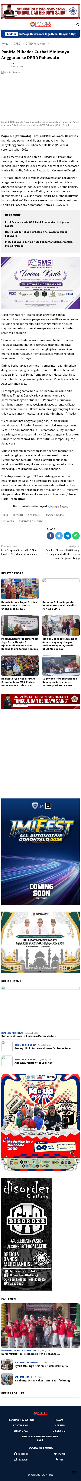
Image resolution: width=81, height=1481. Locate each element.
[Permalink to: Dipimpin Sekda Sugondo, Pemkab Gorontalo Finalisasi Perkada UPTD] (61, 588)
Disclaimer (59, 1430)
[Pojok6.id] (40, 24)
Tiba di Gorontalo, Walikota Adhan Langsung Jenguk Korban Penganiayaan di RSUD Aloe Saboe (59, 644)
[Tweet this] (59, 536)
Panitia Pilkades (55, 515)
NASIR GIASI (34, 515)
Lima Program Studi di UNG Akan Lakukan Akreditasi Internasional (19, 550)
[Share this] (50, 536)
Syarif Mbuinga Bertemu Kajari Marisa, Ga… (42, 1366)
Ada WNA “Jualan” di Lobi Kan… (35, 1063)
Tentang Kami (20, 1430)
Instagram (23, 1459)
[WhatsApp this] (76, 536)
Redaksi (59, 1419)
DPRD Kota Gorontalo (13, 1350)
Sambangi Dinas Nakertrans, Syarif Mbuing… (44, 1380)
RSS (61, 1459)
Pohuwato (35, 1362)
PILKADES (8, 521)
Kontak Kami (20, 1425)
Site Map (59, 1425)
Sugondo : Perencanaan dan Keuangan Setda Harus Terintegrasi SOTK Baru (59, 682)
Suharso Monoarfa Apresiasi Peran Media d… (30, 1036)
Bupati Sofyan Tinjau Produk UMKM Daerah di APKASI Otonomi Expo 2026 (19, 605)
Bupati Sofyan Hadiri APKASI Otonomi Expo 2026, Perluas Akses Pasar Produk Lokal (18, 682)
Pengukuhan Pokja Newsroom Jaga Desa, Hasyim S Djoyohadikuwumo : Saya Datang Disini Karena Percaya (19, 644)
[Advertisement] (40, 752)
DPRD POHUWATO (13, 515)
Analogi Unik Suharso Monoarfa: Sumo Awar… (44, 1048)
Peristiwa (17, 1033)
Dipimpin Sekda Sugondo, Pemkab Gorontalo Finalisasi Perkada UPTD (60, 605)
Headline (6, 1033)
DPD (16, 1362)
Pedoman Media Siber (21, 1419)
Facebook (23, 1453)
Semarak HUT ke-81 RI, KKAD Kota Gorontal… (30, 1354)
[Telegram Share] (67, 536)
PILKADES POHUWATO (31, 521)
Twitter (61, 1453)
